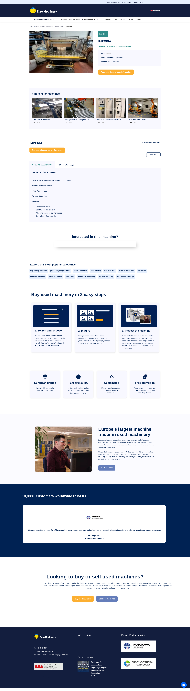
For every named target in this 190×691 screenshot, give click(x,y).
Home (31, 26)
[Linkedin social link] (156, 2)
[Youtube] (40, 677)
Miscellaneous (59, 26)
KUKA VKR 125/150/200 (137, 120)
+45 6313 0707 (42, 648)
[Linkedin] (46, 677)
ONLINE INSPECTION (113, 2)
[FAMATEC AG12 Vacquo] (47, 108)
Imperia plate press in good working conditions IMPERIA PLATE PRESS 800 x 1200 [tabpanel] (51, 194)
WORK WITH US (138, 2)
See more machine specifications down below (115, 46)
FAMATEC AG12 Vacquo (41, 120)
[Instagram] (51, 677)
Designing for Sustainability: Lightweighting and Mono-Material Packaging (99, 667)
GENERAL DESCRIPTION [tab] (42, 165)
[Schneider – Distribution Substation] (111, 108)
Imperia (108, 53)
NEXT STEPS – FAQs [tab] (66, 165)
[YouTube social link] (154, 2)
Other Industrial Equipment (44, 26)
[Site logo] (43, 10)
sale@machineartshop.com (45, 651)
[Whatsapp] (56, 677)
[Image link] (45, 636)
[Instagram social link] (151, 2)
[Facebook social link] (148, 2)
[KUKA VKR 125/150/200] (143, 108)
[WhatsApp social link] (159, 2)
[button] (136, 148)
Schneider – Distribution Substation (109, 120)
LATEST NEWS (126, 2)
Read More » (94, 676)
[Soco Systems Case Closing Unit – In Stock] (79, 108)
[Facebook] (35, 677)
